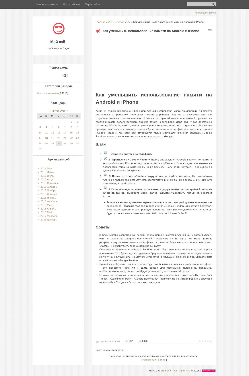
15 (71, 132)
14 (64, 132)
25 (46, 143)
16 (77, 132)
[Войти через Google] (65, 75)
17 (40, 138)
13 (58, 132)
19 (52, 138)
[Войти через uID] (46, 75)
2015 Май (46, 168)
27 (128, 21)
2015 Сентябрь (49, 183)
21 (64, 138)
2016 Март (46, 204)
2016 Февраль (48, 201)
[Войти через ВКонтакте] (52, 75)
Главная (100, 21)
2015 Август (47, 179)
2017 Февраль (48, 215)
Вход (213, 12)
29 (71, 143)
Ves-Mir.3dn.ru (181, 370)
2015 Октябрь (48, 186)
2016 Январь (48, 197)
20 (58, 138)
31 (40, 149)
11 (46, 132)
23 (77, 138)
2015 (111, 21)
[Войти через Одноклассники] (71, 75)
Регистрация (201, 12)
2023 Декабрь (48, 219)
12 (52, 132)
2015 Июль (47, 175)
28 (64, 143)
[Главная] (59, 33)
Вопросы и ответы (110, 341)
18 (46, 138)
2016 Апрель (48, 208)
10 (40, 132)
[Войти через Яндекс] (58, 75)
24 (40, 143)
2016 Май (46, 212)
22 (71, 138)
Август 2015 (59, 110)
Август (120, 21)
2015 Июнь (47, 172)
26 (52, 143)
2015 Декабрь (48, 194)
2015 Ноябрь (48, 190)
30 (77, 143)
